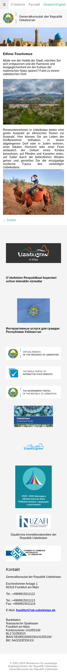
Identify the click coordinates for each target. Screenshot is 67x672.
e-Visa (33, 259)
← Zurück (9, 220)
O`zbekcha (18, 4)
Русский (34, 4)
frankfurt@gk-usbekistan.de (35, 610)
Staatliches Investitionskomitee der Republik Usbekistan (33, 536)
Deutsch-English (55, 4)
